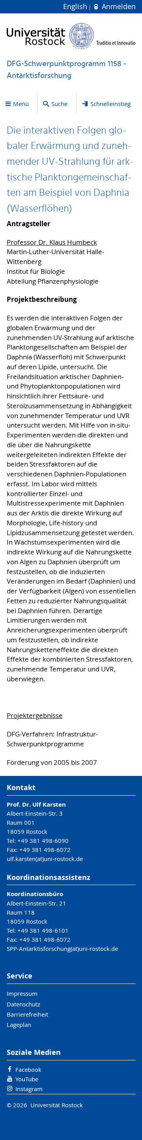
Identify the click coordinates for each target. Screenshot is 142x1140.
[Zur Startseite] (71, 36)
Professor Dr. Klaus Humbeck (52, 242)
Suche (59, 104)
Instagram (29, 1089)
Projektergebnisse (35, 715)
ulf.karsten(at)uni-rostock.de (45, 859)
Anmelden (117, 6)
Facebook (28, 1069)
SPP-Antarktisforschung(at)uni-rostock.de (62, 948)
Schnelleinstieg (110, 104)
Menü (21, 104)
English (76, 6)
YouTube (26, 1079)
